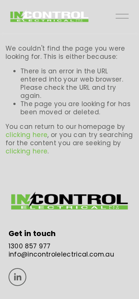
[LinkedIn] (17, 277)
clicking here (26, 134)
